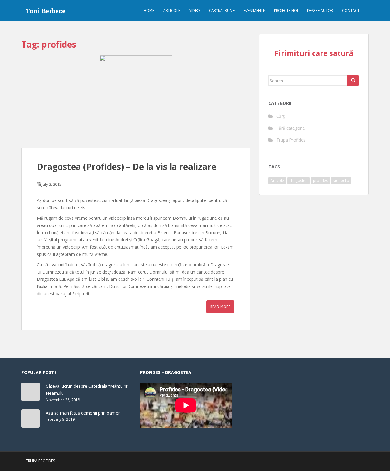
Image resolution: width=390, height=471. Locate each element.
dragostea (298, 180)
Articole (171, 10)
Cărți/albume (222, 10)
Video (194, 10)
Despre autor (320, 10)
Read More (220, 306)
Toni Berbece (46, 11)
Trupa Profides (291, 140)
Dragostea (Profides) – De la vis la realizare (126, 166)
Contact (351, 10)
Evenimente (254, 10)
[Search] (353, 80)
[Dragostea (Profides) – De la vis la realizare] (135, 101)
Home (149, 10)
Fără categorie (290, 128)
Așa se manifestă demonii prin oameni (84, 413)
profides (320, 180)
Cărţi (280, 116)
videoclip (341, 180)
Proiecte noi (286, 10)
